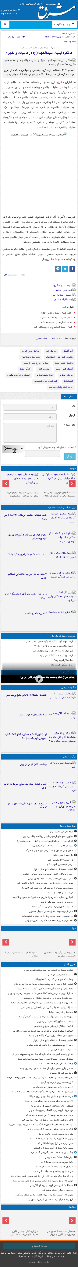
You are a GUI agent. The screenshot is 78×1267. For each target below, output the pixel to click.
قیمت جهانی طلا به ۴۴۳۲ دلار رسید (56, 655)
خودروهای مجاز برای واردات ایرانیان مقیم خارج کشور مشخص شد (43, 1181)
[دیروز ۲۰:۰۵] (39, 679)
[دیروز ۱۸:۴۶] (62, 541)
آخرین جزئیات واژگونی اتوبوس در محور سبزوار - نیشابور (47, 874)
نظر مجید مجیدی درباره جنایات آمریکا (56, 1134)
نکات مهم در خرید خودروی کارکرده (57, 1162)
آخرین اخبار (70, 964)
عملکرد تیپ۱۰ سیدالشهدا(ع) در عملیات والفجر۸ (39, 53)
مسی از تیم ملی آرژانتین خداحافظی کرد (55, 1143)
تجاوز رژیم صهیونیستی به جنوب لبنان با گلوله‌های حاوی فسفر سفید (42, 1003)
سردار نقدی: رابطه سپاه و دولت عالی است (53, 1171)
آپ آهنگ (68, 351)
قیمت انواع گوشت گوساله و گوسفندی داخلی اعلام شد (47, 641)
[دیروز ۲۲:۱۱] (62, 790)
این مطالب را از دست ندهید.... (60, 508)
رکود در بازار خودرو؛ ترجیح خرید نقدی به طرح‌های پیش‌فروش (22, 494)
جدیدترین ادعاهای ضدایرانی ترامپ (57, 902)
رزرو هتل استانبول (30, 357)
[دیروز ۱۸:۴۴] (62, 521)
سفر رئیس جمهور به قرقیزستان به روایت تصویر (51, 911)
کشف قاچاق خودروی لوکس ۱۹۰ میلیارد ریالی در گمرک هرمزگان (59, 494)
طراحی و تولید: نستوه (39, 1262)
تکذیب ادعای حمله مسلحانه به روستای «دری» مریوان (48, 1101)
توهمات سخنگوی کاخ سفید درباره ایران (55, 1021)
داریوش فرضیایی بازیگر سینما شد (57, 1190)
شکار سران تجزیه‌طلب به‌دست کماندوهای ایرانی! (47, 677)
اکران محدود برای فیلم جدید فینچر (57, 1082)
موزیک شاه (51, 351)
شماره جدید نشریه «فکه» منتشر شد (55, 317)
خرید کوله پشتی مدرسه (61, 387)
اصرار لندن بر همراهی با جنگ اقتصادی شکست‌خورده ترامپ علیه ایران (40, 993)
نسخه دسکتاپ (39, 1246)
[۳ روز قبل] (57, 481)
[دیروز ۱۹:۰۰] (57, 941)
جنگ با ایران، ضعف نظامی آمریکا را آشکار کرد (52, 1152)
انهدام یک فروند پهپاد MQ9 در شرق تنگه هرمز (51, 1110)
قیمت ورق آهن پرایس (18, 375)
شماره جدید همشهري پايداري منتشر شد (53, 327)
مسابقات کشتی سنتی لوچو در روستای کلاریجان (51, 1185)
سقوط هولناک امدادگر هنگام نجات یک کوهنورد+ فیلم (27, 537)
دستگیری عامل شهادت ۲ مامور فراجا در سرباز (52, 1106)
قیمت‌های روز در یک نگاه (63, 636)
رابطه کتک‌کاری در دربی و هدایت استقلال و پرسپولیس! (47, 998)
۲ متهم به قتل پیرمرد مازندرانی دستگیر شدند (27, 576)
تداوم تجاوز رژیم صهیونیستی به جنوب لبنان (53, 1087)
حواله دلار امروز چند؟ (63, 660)
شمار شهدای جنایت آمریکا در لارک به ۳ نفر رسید (25, 517)
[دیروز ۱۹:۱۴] (62, 740)
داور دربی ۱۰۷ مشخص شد (60, 860)
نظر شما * (69, 425)
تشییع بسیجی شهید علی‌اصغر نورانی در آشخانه (27, 806)
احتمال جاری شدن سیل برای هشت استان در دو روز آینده (46, 1068)
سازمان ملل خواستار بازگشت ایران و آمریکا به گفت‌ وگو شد (46, 1017)
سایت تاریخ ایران (30, 351)
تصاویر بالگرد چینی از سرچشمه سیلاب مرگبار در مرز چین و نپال (43, 984)
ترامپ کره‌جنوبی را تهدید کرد (60, 864)
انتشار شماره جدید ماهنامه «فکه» (56, 313)
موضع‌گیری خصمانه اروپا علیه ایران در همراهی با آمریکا (47, 888)
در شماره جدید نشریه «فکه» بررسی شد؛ (39, 48)
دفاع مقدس (41, 338)
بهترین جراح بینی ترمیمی (35, 363)
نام (73, 406)
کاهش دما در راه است (36, 613)
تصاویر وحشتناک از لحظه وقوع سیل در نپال (53, 869)
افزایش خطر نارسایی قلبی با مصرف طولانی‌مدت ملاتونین (24, 1233)
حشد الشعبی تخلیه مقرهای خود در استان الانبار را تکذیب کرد (45, 883)
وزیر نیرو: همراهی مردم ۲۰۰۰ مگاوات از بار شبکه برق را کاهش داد (41, 1091)
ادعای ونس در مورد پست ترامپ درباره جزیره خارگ (49, 850)
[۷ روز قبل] (20, 481)
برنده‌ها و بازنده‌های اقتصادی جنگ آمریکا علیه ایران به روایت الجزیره (41, 1124)
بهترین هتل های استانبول (59, 357)
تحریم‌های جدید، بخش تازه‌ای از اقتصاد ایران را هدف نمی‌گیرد (44, 1195)
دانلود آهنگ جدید (64, 363)
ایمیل (72, 415)
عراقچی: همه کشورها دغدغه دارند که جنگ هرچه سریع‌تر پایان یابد (42, 1054)
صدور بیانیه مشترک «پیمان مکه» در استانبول (52, 1148)
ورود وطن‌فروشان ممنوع (61, 832)
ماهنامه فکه (57, 338)
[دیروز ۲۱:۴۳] (62, 720)
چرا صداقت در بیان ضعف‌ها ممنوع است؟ (53, 1063)
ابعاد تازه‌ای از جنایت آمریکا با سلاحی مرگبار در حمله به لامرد (45, 989)
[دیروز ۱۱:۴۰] (62, 600)
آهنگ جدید (25, 369)
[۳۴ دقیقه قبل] (62, 770)
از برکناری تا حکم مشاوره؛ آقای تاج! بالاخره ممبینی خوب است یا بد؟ (26, 736)
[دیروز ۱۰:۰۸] (62, 619)
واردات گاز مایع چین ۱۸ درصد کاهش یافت (53, 979)
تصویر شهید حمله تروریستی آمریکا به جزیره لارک (25, 786)
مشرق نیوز (48, 9)
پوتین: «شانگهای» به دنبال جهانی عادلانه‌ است (51, 1138)
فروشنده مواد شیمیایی (45, 381)
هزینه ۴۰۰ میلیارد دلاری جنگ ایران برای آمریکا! (51, 1096)
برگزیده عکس (69, 757)
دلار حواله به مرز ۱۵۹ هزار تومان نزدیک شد (53, 651)
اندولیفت (68, 381)
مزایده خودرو (66, 375)
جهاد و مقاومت (62, 24)
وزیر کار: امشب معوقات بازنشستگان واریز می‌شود (25, 596)
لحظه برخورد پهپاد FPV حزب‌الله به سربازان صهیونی (49, 920)
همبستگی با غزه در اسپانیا (61, 1012)
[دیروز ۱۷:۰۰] (62, 809)
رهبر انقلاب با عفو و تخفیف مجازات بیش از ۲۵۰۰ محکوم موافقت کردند (40, 1077)
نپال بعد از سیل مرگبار (62, 855)
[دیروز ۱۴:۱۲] (62, 560)
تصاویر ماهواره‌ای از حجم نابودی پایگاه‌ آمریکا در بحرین (48, 836)
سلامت (72, 1207)
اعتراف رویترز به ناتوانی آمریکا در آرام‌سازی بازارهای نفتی (47, 1007)
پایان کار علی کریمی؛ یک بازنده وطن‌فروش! (52, 846)
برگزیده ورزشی (68, 688)
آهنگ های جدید (64, 369)
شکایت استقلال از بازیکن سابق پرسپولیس (26, 695)
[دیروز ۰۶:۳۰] (20, 1219)
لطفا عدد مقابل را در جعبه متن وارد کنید (57, 447)
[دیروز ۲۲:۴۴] (62, 701)
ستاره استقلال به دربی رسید (33, 715)
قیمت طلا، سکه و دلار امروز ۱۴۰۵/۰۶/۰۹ (27, 554)
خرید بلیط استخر (44, 375)
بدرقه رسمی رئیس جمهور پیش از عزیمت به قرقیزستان (47, 916)
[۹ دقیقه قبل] (57, 1219)
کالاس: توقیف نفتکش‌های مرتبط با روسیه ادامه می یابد (47, 1120)
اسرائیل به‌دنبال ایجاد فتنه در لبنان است (54, 1166)
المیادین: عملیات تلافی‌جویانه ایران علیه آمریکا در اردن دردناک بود (43, 897)
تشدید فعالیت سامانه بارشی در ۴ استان (21, 954)
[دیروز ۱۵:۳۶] (20, 941)
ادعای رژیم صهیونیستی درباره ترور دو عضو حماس (50, 1045)
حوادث (72, 928)
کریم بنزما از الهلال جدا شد (60, 892)
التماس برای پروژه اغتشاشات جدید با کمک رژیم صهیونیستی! (45, 841)
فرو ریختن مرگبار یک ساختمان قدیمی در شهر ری (59, 954)
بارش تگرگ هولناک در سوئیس (59, 1157)
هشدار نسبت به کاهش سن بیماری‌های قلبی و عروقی (48, 970)
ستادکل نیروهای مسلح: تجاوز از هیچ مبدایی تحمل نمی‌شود (45, 1059)
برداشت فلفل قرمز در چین (33, 764)
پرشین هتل (44, 369)
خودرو (73, 468)
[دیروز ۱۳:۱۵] (62, 580)
